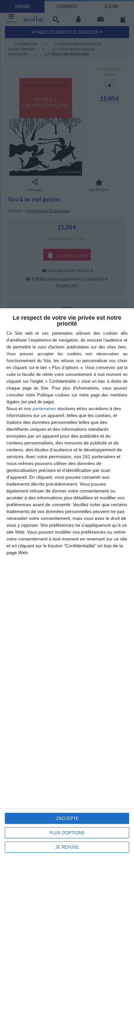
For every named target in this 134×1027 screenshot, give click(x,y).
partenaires (44, 408)
